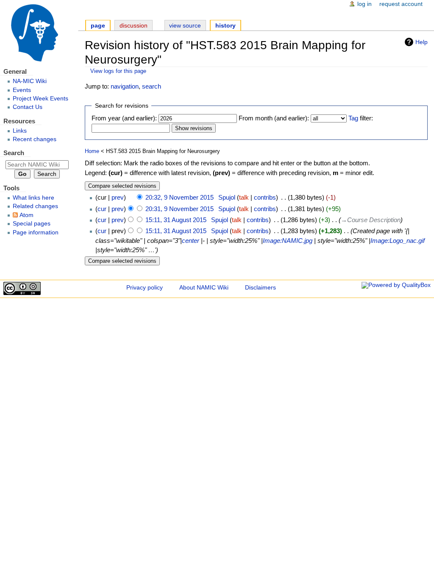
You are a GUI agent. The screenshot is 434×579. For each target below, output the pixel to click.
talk (244, 197)
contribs (265, 197)
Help (421, 42)
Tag (353, 118)
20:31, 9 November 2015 (179, 208)
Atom (26, 215)
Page (98, 25)
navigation (125, 86)
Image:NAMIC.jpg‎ (287, 240)
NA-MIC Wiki (30, 81)
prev (117, 197)
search (151, 86)
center (190, 240)
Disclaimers (260, 287)
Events (22, 90)
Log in (364, 4)
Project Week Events (40, 98)
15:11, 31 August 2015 (175, 219)
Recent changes (34, 139)
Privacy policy (144, 287)
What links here (33, 198)
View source (185, 25)
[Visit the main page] (39, 33)
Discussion (133, 25)
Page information (35, 232)
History (225, 25)
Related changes (35, 206)
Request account (401, 4)
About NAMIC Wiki (203, 287)
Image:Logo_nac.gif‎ (397, 240)
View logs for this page (118, 71)
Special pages (31, 223)
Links (20, 131)
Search (13, 152)
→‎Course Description (371, 219)
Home (92, 151)
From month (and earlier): (274, 118)
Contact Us (27, 107)
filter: (360, 118)
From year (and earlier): (124, 118)
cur (101, 208)
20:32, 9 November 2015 (179, 197)
